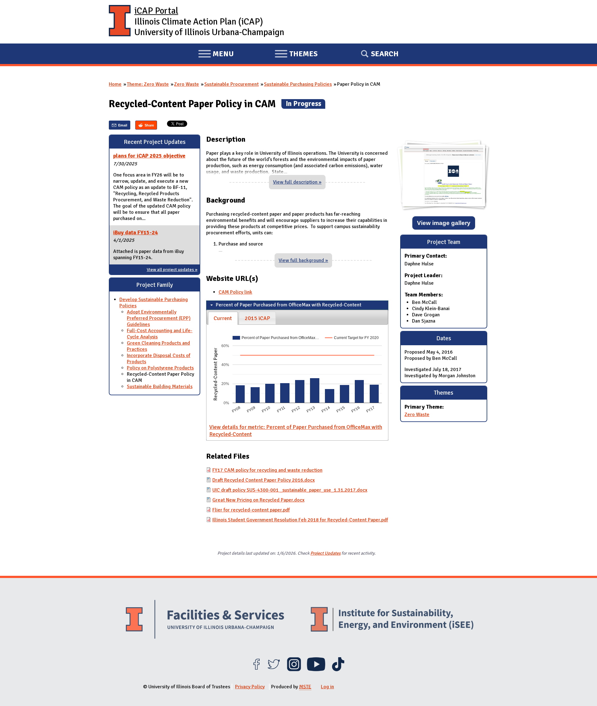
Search (385, 53)
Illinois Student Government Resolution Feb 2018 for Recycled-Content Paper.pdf (300, 520)
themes (296, 54)
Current (223, 318)
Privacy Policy (250, 687)
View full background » (303, 260)
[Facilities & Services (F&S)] (205, 620)
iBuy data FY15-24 (135, 232)
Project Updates (325, 553)
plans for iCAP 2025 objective (149, 155)
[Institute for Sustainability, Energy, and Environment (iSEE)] (392, 620)
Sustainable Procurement (231, 84)
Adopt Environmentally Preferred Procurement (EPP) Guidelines (159, 318)
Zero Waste (186, 84)
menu (216, 54)
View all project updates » (172, 269)
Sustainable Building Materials (159, 386)
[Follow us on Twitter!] (274, 670)
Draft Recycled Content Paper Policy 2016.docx (263, 480)
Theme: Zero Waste (148, 84)
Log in (327, 687)
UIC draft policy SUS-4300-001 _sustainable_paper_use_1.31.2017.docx (289, 490)
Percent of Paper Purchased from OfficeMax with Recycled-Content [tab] (288, 305)
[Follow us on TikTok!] (338, 670)
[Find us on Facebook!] (256, 670)
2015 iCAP (257, 318)
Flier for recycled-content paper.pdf (251, 510)
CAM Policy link (235, 292)
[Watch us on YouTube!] (316, 670)
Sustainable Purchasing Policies (298, 84)
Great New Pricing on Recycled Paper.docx (258, 500)
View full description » (297, 182)
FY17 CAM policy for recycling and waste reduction (267, 470)
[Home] (120, 22)
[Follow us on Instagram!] (294, 670)
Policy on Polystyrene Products (160, 368)
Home (115, 84)
